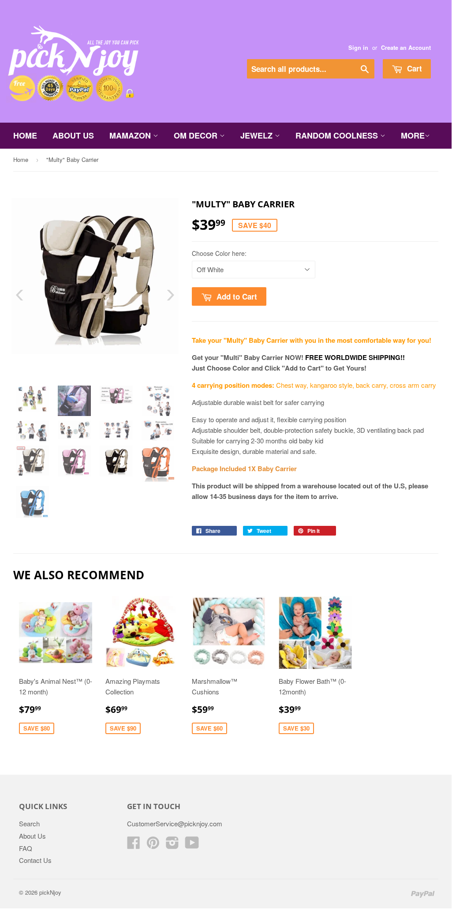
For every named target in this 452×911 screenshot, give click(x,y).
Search (29, 823)
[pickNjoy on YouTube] (192, 845)
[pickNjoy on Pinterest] (153, 845)
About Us (73, 135)
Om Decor (197, 135)
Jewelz (257, 135)
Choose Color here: (219, 253)
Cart (413, 68)
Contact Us (35, 860)
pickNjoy (50, 892)
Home (25, 135)
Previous (26, 295)
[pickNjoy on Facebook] (133, 845)
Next (164, 295)
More (413, 135)
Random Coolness (337, 135)
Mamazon (131, 135)
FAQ (25, 848)
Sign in (358, 48)
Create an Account (406, 48)
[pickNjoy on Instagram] (172, 845)
